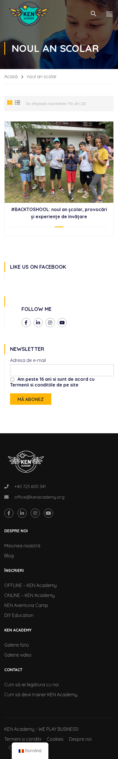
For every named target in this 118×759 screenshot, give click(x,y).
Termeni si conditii (22, 739)
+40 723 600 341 (30, 486)
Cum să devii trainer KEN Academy (40, 694)
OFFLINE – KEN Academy (30, 585)
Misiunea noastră (22, 545)
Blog (9, 555)
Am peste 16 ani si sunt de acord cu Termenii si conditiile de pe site (52, 382)
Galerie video (18, 655)
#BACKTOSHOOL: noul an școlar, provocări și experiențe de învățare (59, 213)
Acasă (11, 76)
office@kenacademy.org (39, 497)
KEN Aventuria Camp (26, 605)
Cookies (55, 739)
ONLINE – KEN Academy (29, 595)
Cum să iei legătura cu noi (31, 684)
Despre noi (80, 739)
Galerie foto (16, 645)
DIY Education (19, 615)
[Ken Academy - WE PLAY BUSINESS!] (28, 13)
